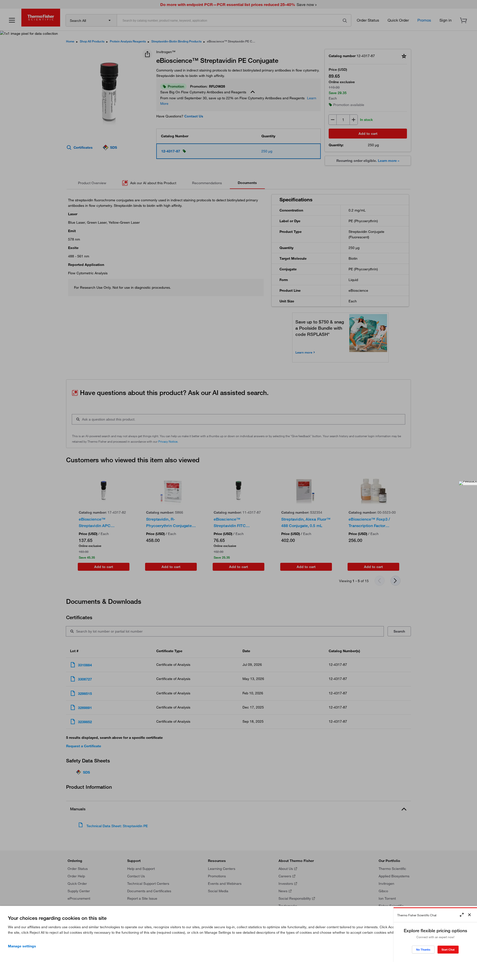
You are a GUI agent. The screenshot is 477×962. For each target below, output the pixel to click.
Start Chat (448, 949)
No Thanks (423, 949)
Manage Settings (22, 946)
